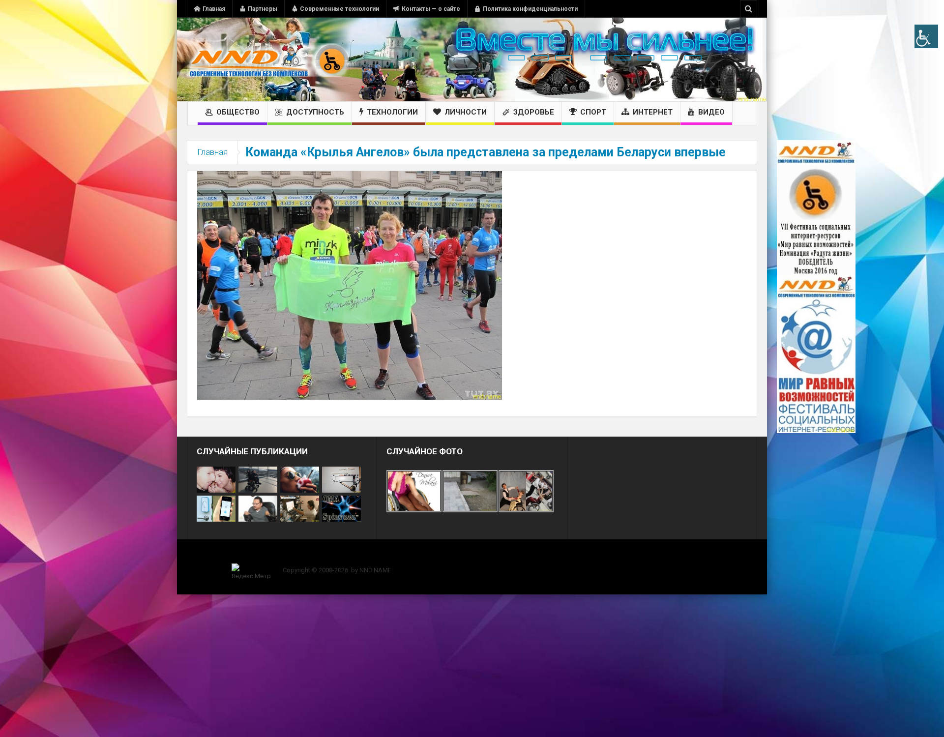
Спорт (593, 112)
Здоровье (533, 112)
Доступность (315, 112)
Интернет (653, 112)
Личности (465, 112)
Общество (238, 112)
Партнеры (262, 8)
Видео (711, 112)
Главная (214, 8)
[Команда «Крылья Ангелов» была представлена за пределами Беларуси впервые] (349, 285)
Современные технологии (339, 8)
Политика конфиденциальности (530, 8)
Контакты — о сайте (431, 8)
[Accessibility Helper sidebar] (926, 36)
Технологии (392, 112)
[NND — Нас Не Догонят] (268, 59)
